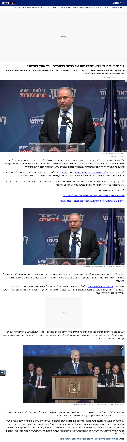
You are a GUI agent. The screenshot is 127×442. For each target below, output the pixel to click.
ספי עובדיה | (120, 78)
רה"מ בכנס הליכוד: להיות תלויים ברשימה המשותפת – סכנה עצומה (92, 200)
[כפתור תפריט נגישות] (3, 372)
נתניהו (65, 172)
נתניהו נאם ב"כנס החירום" (100, 286)
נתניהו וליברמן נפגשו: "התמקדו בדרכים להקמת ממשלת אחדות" (94, 195)
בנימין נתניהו (76, 439)
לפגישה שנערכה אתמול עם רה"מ (91, 172)
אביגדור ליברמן (100, 160)
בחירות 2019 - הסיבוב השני (93, 439)
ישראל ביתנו (65, 439)
